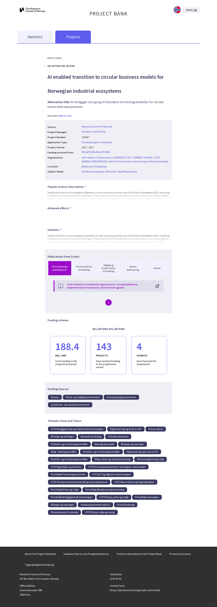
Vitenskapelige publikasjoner (60, 268)
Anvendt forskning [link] (91, 436)
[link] (177, 10)
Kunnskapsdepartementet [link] (121, 397)
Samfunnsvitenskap (93, 171)
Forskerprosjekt (90, 142)
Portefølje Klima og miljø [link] (64, 489)
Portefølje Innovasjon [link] (147, 497)
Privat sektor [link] (155, 429)
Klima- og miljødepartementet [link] (83, 397)
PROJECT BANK (108, 13)
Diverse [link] (55, 397)
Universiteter (104, 157)
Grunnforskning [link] (126, 504)
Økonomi (111, 171)
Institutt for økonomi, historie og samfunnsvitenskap (138, 161)
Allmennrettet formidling (84, 268)
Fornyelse (106, 142)
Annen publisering (133, 268)
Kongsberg (100, 166)
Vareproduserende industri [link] (95, 504)
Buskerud (87, 166)
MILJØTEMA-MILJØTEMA (96, 152)
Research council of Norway (97, 126)
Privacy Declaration (180, 553)
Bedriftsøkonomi (127, 171)
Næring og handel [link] (104, 444)
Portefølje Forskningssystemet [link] (68, 474)
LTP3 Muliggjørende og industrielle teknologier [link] (77, 429)
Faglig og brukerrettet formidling (108, 268)
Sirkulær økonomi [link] (118, 436)
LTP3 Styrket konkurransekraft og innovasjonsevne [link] (79, 482)
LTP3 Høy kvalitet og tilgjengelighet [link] (134, 482)
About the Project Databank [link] (40, 553)
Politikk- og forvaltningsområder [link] (69, 444)
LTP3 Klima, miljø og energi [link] (100, 512)
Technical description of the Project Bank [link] (139, 553)
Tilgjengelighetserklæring (39, 564)
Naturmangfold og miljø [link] (150, 459)
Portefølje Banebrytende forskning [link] (104, 489)
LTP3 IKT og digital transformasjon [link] (111, 474)
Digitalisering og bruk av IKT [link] (126, 429)
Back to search (54, 57)
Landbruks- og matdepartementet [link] (70, 404)
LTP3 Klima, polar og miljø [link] (113, 497)
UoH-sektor (88, 157)
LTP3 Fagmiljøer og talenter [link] (66, 466)
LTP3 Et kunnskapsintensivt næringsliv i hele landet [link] (117, 466)
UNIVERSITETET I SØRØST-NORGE (133, 157)
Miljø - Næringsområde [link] (63, 451)
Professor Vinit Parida (93, 131)
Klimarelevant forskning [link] (64, 512)
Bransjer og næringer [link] (62, 436)
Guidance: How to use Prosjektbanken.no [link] (86, 553)
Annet (157, 268)
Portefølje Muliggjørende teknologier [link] (71, 497)
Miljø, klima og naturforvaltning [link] (112, 459)
